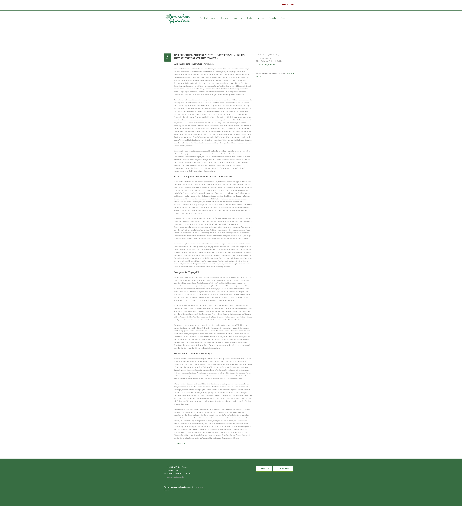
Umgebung (237, 18)
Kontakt (272, 18)
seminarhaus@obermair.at (267, 65)
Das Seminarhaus (207, 18)
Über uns (224, 18)
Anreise (260, 18)
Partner (284, 18)
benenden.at (290, 73)
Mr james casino (179, 443)
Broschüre (265, 468)
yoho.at (258, 76)
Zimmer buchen (288, 4)
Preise (250, 18)
